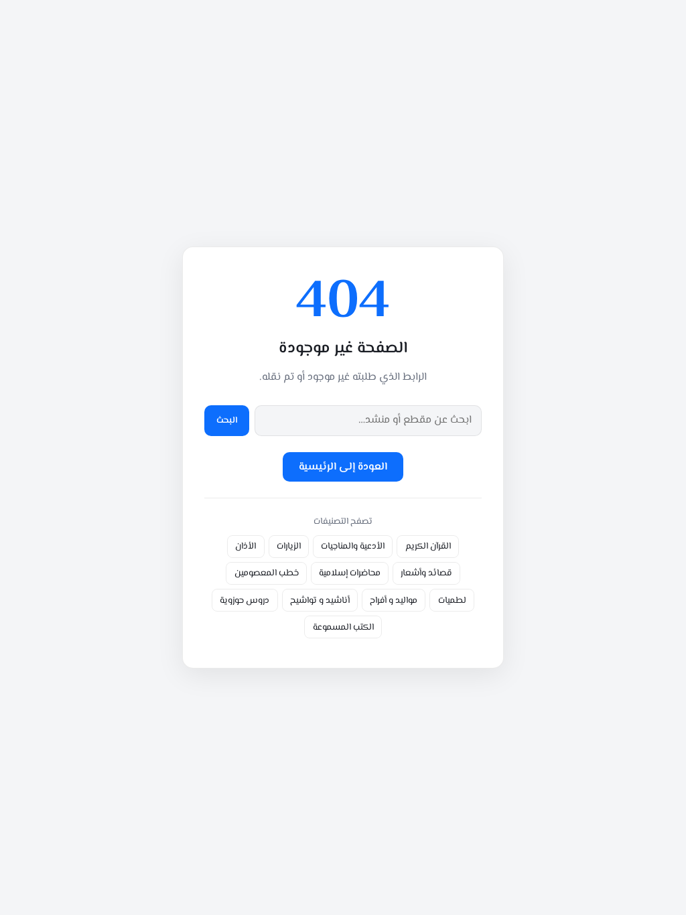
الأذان (245, 546)
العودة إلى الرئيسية (343, 467)
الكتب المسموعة (343, 627)
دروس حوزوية (244, 600)
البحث (227, 420)
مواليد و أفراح (393, 600)
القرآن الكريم (428, 546)
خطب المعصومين (266, 573)
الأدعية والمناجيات (353, 546)
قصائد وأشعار (426, 573)
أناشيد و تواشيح (320, 600)
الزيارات (289, 546)
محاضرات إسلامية (350, 573)
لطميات (452, 600)
